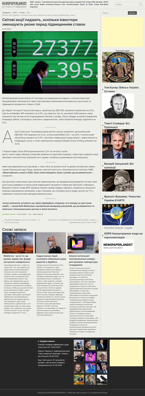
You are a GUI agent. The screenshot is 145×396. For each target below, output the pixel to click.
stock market (22, 214)
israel (36, 4)
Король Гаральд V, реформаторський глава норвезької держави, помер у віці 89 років (54, 353)
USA (31, 4)
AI (86, 4)
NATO (106, 2)
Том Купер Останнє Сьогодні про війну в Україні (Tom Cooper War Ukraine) (72, 2)
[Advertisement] (122, 32)
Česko (82, 4)
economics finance (53, 4)
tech (63, 4)
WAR (32, 2)
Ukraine (38, 2)
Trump (96, 4)
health (42, 4)
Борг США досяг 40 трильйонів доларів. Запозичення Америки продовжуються (51, 362)
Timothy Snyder (72, 4)
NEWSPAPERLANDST (14, 3)
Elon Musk (104, 4)
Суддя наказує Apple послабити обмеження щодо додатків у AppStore (51, 259)
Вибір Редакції (38, 214)
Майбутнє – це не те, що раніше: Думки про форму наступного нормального (17, 259)
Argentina (34, 7)
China (91, 4)
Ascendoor (84, 393)
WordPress (103, 393)
